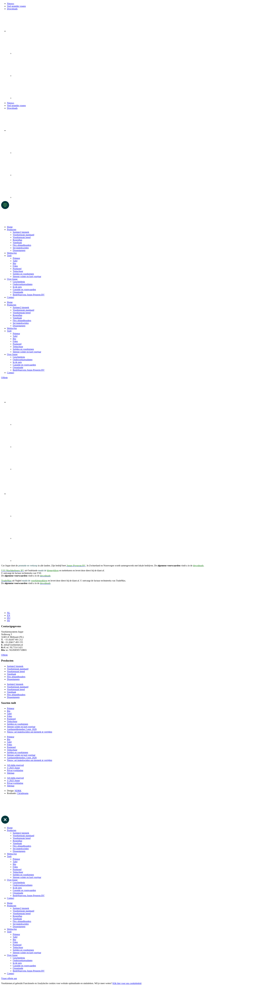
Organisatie (18, 292)
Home (10, 227)
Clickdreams (22, 793)
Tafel (15, 261)
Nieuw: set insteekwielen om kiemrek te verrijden (29, 732)
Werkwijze (12, 253)
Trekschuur (18, 271)
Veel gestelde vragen (16, 6)
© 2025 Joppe (13, 768)
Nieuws (10, 3)
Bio (14, 263)
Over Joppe (12, 279)
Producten (11, 229)
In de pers (17, 287)
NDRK (18, 790)
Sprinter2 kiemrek (21, 232)
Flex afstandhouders (22, 245)
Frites (15, 266)
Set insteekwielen (21, 248)
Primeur (16, 258)
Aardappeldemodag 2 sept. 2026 (22, 729)
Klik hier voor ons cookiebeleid (127, 983)
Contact (10, 297)
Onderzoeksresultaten (22, 284)
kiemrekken (53, 570)
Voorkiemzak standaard (23, 234)
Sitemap (10, 773)
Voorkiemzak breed (22, 237)
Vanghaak (17, 242)
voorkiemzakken (39, 580)
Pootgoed (17, 268)
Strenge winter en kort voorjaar (27, 276)
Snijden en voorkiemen (23, 274)
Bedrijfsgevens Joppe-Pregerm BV (29, 294)
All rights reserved (15, 765)
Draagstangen (19, 250)
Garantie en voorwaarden (24, 289)
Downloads (12, 9)
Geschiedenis (19, 281)
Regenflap (17, 240)
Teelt (9, 255)
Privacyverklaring (15, 770)
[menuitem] (28, 31)
